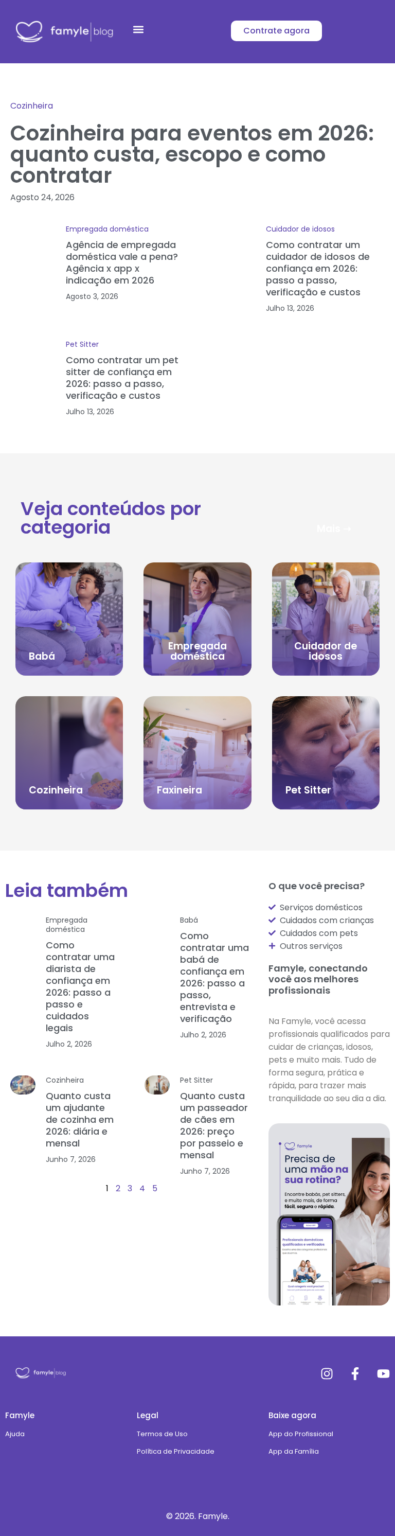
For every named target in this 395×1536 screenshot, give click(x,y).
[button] (138, 29)
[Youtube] (383, 1373)
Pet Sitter (82, 344)
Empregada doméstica (107, 229)
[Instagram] (326, 1373)
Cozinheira (31, 106)
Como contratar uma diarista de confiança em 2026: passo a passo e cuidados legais (80, 986)
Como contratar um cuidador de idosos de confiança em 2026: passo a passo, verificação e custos (318, 268)
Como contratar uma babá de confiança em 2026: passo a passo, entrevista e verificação (214, 977)
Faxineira (179, 790)
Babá (42, 656)
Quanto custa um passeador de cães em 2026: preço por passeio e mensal (214, 1125)
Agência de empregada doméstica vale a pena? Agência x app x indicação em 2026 (122, 262)
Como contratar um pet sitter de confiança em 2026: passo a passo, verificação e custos (122, 378)
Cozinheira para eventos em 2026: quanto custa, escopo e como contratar (192, 154)
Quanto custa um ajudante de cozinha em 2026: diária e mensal (80, 1119)
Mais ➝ (334, 529)
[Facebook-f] (355, 1373)
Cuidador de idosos (300, 229)
